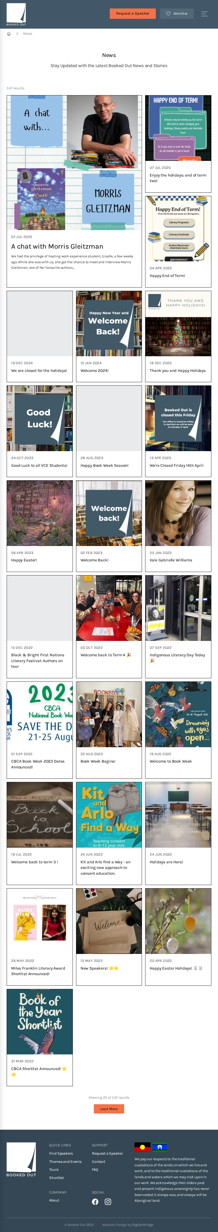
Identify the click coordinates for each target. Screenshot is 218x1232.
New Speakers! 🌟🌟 (100, 968)
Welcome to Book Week (171, 761)
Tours (53, 1169)
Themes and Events (65, 1161)
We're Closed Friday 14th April (176, 465)
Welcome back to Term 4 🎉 (106, 655)
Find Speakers (61, 1153)
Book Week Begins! (98, 761)
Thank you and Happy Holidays (178, 370)
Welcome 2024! (94, 370)
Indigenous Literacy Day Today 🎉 (177, 658)
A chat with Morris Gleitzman (57, 246)
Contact (98, 1161)
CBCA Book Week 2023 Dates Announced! (38, 764)
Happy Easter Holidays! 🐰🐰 (176, 968)
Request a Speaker (132, 13)
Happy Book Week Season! (104, 465)
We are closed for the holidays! (39, 370)
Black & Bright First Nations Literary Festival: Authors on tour (37, 661)
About (54, 1200)
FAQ (95, 1169)
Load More (109, 1109)
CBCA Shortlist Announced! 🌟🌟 (39, 1071)
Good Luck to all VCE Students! (39, 465)
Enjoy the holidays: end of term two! (178, 178)
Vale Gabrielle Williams (171, 560)
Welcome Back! (94, 560)
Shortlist (56, 1178)
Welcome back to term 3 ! (34, 862)
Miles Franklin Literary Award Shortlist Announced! (38, 971)
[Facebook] (95, 1202)
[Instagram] (108, 1202)
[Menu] (204, 14)
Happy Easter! (24, 560)
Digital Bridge (142, 1225)
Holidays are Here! (166, 862)
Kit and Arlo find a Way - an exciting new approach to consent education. (106, 868)
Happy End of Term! (167, 275)
